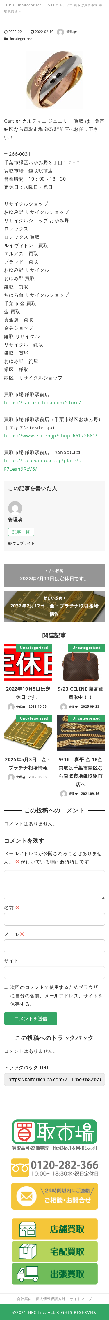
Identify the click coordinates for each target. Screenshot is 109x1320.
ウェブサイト (23, 543)
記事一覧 (21, 532)
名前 (11, 907)
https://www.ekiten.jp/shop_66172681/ (50, 435)
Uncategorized (20, 38)
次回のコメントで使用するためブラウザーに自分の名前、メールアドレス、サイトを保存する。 (56, 995)
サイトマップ (81, 1298)
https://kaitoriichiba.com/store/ (42, 402)
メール (14, 934)
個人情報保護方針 (50, 1298)
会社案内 (24, 1298)
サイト (11, 960)
